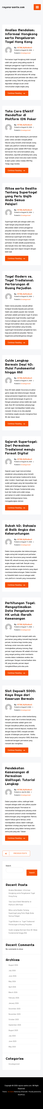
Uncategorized (26, 53)
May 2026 (12, 982)
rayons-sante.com (13, 7)
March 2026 (13, 992)
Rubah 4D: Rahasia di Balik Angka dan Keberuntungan (20, 529)
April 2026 (12, 987)
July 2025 (12, 1036)
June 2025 (12, 1041)
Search (8, 866)
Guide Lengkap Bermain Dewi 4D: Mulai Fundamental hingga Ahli (20, 366)
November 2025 (15, 1014)
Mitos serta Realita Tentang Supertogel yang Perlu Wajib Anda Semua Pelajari (21, 196)
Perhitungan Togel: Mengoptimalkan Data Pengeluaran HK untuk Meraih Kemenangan (20, 610)
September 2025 (15, 1025)
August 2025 (13, 1030)
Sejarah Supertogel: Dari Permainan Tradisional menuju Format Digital (21, 447)
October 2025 (14, 1020)
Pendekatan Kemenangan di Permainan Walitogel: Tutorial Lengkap (20, 776)
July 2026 (12, 971)
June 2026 (12, 976)
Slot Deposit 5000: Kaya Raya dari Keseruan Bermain (20, 695)
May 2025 (12, 1047)
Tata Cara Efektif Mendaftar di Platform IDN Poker (20, 115)
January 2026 (14, 1003)
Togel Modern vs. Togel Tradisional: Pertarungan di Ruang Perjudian (19, 282)
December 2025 (14, 1009)
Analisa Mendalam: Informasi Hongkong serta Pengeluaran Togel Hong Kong (21, 36)
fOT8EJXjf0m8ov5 (24, 48)
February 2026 (14, 998)
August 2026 (13, 965)
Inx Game (11, 1092)
